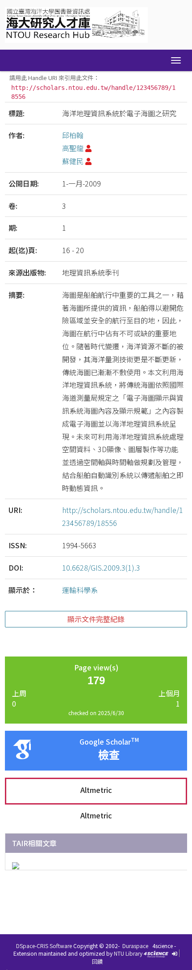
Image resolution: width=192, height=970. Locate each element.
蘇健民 (72, 161)
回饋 (97, 961)
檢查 (109, 755)
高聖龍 (72, 148)
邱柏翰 (72, 135)
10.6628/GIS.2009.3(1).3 (101, 567)
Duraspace (135, 945)
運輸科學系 (80, 590)
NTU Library (128, 953)
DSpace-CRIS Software (44, 945)
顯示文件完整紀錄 (96, 619)
